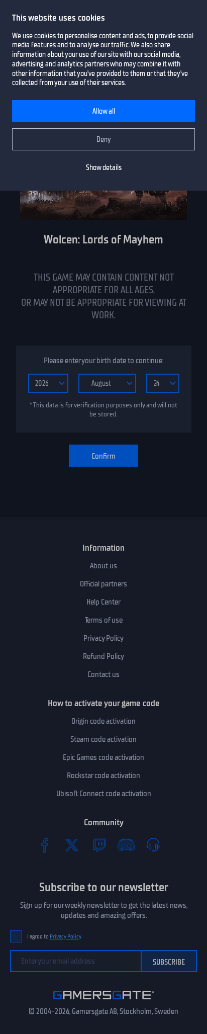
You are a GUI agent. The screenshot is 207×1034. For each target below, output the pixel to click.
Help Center (103, 602)
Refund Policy (103, 656)
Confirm (103, 456)
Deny (103, 139)
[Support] (153, 844)
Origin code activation (103, 721)
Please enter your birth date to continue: (103, 361)
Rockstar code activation (103, 775)
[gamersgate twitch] (99, 844)
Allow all (103, 111)
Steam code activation (103, 739)
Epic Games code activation (103, 757)
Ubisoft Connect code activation (103, 794)
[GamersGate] (103, 1001)
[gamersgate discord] (126, 844)
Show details (104, 168)
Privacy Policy (103, 638)
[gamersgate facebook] (44, 844)
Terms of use (104, 620)
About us (103, 566)
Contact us (103, 674)
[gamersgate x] (71, 844)
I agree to (54, 936)
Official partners (103, 584)
